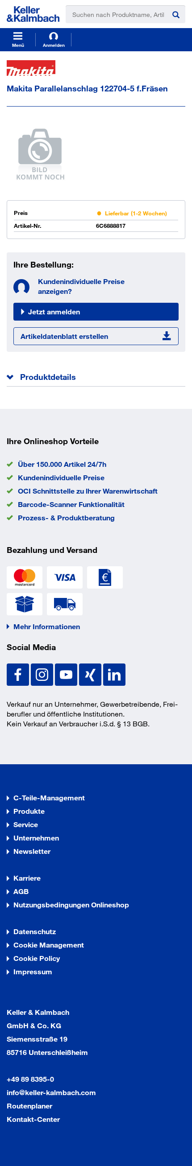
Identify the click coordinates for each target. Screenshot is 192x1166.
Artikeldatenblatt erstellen (64, 336)
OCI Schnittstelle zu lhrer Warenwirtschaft (88, 490)
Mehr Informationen (46, 626)
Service (25, 824)
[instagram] (43, 673)
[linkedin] (114, 673)
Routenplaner (29, 1105)
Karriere (27, 877)
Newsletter (31, 851)
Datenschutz (34, 931)
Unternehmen (36, 837)
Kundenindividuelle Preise (61, 477)
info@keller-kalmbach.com (51, 1092)
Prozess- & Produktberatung (66, 517)
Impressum (32, 971)
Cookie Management (48, 944)
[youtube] (67, 673)
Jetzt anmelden (54, 311)
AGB (21, 891)
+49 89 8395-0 (30, 1079)
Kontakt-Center (33, 1119)
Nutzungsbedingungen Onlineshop (71, 904)
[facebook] (19, 673)
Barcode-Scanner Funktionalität (71, 504)
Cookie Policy (36, 958)
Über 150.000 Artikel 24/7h (62, 464)
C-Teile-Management (49, 797)
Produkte (29, 811)
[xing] (91, 673)
